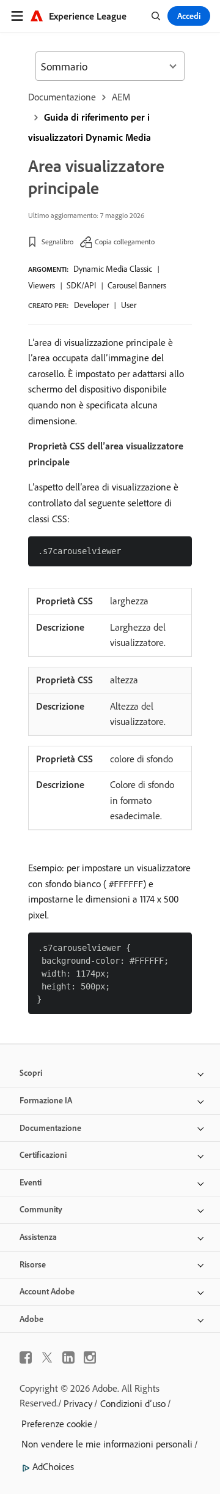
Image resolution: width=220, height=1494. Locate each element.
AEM (121, 97)
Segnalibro (57, 241)
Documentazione (62, 97)
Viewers (41, 285)
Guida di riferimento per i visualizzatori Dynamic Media (89, 127)
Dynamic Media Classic (112, 268)
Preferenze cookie (56, 1423)
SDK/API (81, 285)
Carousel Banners (137, 285)
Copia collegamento (125, 241)
